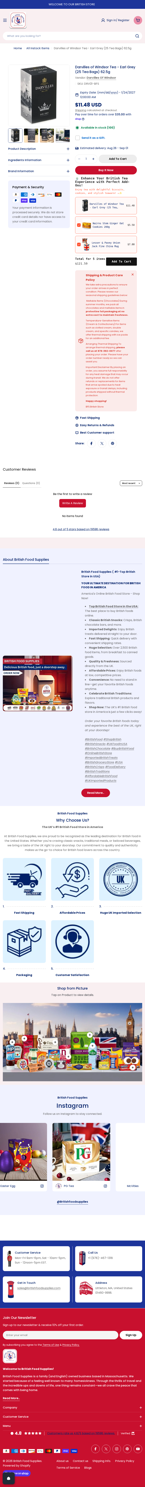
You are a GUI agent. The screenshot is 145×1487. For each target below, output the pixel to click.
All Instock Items (37, 48)
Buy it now (106, 170)
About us (62, 1461)
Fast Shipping (90, 418)
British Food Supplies (27, 1461)
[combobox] (72, 36)
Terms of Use (50, 1345)
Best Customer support (97, 433)
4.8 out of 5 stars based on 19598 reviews (81, 529)
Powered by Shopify (16, 1466)
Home (18, 48)
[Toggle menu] (5, 20)
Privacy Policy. (71, 1345)
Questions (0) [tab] (31, 483)
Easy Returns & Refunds (97, 425)
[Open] (9, 1478)
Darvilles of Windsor (101, 78)
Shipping (80, 110)
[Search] (137, 36)
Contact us (80, 1461)
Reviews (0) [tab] (11, 483)
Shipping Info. (101, 1461)
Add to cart (121, 261)
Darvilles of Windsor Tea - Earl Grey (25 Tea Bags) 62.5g (107, 207)
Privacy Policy (124, 1461)
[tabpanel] (72, 683)
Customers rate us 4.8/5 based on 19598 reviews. (81, 1433)
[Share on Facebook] (91, 443)
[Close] (132, 274)
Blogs (88, 1468)
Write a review (72, 503)
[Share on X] (102, 443)
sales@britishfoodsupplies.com (38, 1288)
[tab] (26, 560)
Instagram (72, 1105)
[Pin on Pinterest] (112, 443)
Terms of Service (68, 1468)
